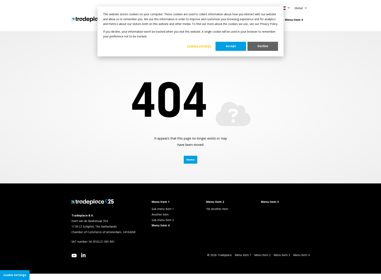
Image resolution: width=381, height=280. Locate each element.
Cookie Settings (14, 275)
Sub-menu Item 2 (163, 220)
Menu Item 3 (282, 255)
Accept (231, 46)
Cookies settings (199, 46)
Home (190, 159)
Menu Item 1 (243, 255)
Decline (263, 46)
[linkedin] (83, 255)
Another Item (160, 214)
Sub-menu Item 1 (163, 209)
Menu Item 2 (262, 255)
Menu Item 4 (294, 20)
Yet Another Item (217, 209)
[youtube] (74, 255)
